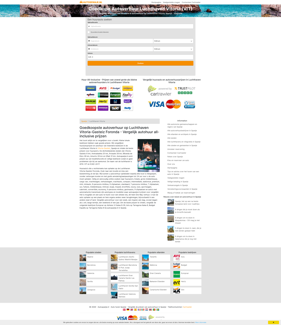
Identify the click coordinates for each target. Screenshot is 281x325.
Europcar (185, 273)
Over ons (171, 164)
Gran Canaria (155, 273)
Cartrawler (187, 307)
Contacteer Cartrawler (191, 2)
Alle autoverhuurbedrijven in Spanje (182, 130)
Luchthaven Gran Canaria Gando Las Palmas (126, 278)
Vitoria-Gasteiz (104, 148)
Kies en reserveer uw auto (178, 160)
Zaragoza (91, 290)
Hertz (183, 281)
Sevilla (90, 281)
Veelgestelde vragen (171, 2)
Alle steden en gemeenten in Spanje (182, 145)
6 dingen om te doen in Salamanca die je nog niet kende (185, 239)
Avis (183, 257)
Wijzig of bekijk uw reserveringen (181, 193)
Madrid (90, 257)
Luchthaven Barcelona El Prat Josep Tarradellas (128, 267)
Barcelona (91, 265)
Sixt (182, 290)
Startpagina (156, 2)
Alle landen (172, 138)
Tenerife (153, 257)
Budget (184, 265)
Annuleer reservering (176, 149)
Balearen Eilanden (157, 281)
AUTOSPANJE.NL (92, 2)
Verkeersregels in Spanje (177, 185)
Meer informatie (200, 322)
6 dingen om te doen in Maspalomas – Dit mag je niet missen (187, 220)
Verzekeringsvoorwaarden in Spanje (182, 189)
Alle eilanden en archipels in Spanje (182, 134)
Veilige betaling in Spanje (177, 181)
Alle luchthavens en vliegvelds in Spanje (183, 142)
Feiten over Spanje (175, 156)
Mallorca (153, 265)
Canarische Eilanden (158, 290)
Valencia (90, 273)
